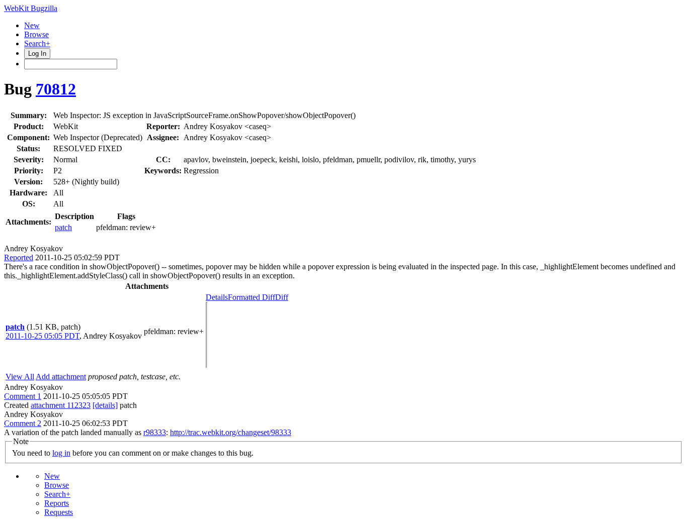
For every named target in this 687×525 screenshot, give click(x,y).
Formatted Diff (251, 297)
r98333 (154, 432)
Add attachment (61, 376)
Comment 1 (22, 396)
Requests (58, 512)
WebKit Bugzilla (30, 8)
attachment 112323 (61, 405)
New (32, 25)
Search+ (37, 43)
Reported (18, 257)
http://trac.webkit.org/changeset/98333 (230, 432)
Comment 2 (22, 423)
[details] (105, 405)
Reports (56, 503)
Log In (37, 53)
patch (63, 227)
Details (217, 297)
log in (61, 453)
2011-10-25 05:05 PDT (42, 336)
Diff (281, 297)
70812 (56, 89)
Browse (36, 34)
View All (20, 376)
